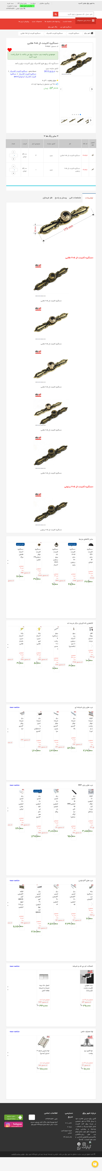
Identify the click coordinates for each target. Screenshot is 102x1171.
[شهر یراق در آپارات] (88, 1143)
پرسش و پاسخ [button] (61, 197)
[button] (12, 6)
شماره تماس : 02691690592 (15, 8)
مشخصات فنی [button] (75, 197)
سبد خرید (10, 3)
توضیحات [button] (89, 197)
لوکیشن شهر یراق (26, 6)
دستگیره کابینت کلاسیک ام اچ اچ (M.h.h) (23, 75)
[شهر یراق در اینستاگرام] (13, 1124)
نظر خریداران (47, 197)
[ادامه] (81, 1139)
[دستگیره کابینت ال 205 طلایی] (76, 75)
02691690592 (49, 1119)
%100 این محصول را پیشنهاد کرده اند (43, 84)
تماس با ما (68, 1123)
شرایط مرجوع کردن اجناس (66, 1131)
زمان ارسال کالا (22, 3)
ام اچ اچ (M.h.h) (49, 71)
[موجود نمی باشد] (22, 713)
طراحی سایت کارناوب (17, 1154)
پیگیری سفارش (44, 3)
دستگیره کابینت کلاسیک (18, 71)
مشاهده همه (14, 707)
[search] (55, 14)
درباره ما (33, 3)
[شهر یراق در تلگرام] (78, 1143)
